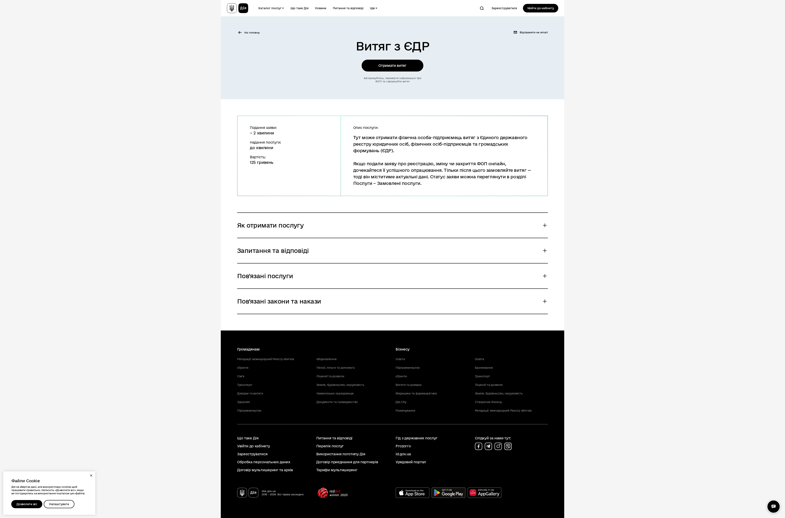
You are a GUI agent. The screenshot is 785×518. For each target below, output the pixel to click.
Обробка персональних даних (263, 462)
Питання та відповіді (348, 8)
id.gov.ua (403, 454)
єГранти (242, 367)
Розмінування (405, 410)
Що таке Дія (299, 8)
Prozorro (403, 446)
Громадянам (248, 349)
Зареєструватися (504, 8)
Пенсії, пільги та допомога (335, 367)
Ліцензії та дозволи (330, 376)
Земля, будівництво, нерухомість (340, 384)
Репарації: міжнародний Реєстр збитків (265, 359)
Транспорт (244, 384)
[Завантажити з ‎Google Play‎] (448, 492)
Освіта (400, 359)
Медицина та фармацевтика (416, 393)
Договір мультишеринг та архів (265, 470)
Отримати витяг (392, 65)
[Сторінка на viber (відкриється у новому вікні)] (508, 446)
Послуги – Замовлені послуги (386, 183)
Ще (372, 8)
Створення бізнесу (488, 402)
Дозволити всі (27, 504)
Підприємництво (249, 410)
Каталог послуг (269, 8)
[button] (91, 475)
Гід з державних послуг (416, 438)
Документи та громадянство (337, 402)
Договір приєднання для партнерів (347, 462)
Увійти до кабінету (540, 8)
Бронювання (484, 367)
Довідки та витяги (250, 393)
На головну (252, 32)
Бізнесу (402, 349)
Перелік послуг (330, 446)
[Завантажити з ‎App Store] (413, 492)
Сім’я (240, 376)
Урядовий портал (411, 462)
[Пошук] (481, 8)
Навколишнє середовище (335, 393)
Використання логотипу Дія (340, 454)
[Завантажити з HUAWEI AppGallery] (484, 492)
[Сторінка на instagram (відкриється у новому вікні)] (498, 446)
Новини (320, 8)
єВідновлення (326, 359)
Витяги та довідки (409, 384)
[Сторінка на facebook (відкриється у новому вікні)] (478, 446)
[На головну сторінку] (237, 8)
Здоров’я (243, 402)
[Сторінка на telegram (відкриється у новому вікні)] (488, 446)
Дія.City (401, 402)
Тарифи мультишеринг (336, 470)
